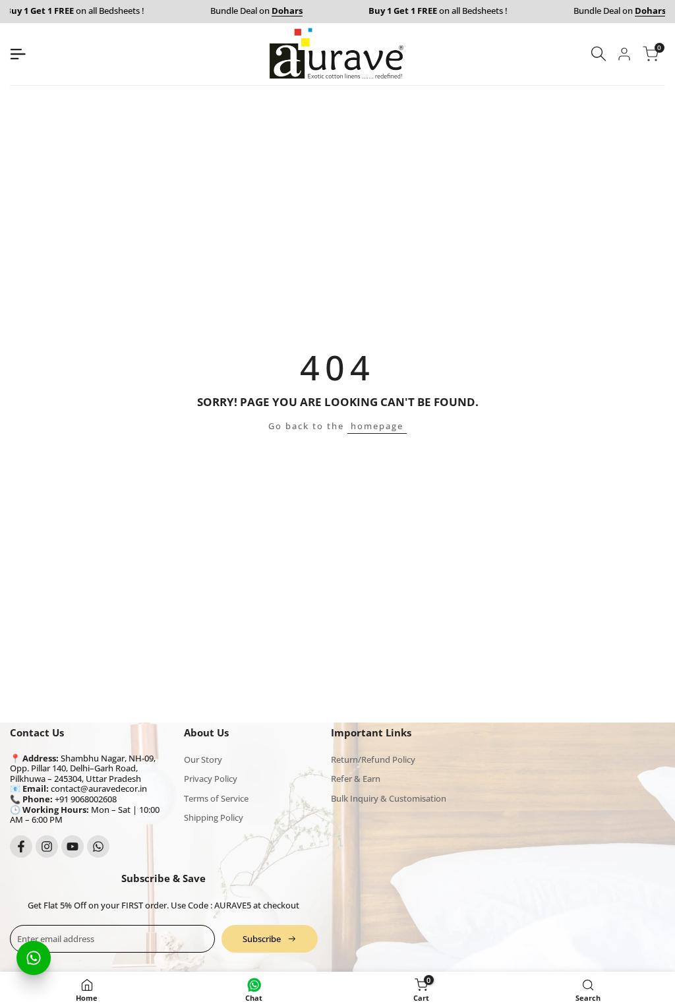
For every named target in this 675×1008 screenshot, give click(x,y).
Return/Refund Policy (373, 759)
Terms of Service (216, 798)
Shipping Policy (213, 817)
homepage (377, 426)
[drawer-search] (598, 53)
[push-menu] (18, 54)
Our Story (203, 759)
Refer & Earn (355, 779)
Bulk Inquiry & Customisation (388, 798)
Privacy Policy (210, 779)
